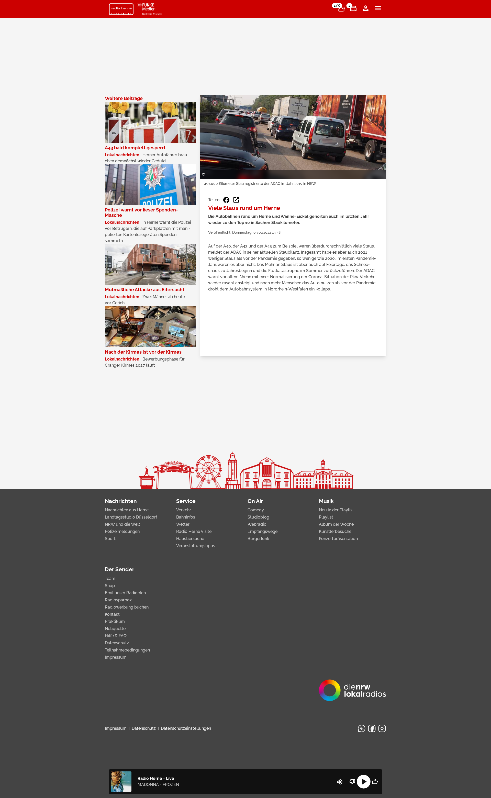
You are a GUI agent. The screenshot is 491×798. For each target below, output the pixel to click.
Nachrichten (121, 501)
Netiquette (115, 628)
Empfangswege (262, 531)
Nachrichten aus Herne (127, 510)
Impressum (116, 657)
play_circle (363, 781)
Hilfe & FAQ (116, 635)
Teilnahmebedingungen (127, 650)
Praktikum (115, 621)
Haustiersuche (190, 538)
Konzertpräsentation (338, 538)
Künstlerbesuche (335, 531)
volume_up (339, 781)
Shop (110, 585)
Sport (110, 538)
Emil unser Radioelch (125, 592)
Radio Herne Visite (193, 531)
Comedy (256, 510)
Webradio (257, 524)
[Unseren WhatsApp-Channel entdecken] (362, 728)
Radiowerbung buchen (127, 607)
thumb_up (375, 782)
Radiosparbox (118, 600)
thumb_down (352, 782)
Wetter (182, 524)
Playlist (326, 517)
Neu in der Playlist (336, 510)
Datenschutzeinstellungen (186, 728)
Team (110, 578)
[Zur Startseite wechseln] (121, 9)
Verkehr (183, 510)
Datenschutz (117, 642)
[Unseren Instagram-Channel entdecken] (382, 728)
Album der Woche (336, 524)
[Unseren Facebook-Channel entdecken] (372, 728)
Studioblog (258, 517)
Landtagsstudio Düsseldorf (131, 517)
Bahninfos (185, 517)
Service (186, 501)
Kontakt (112, 614)
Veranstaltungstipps (195, 545)
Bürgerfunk (258, 538)
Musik (326, 501)
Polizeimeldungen (122, 531)
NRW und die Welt (122, 524)
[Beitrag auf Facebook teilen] (226, 200)
